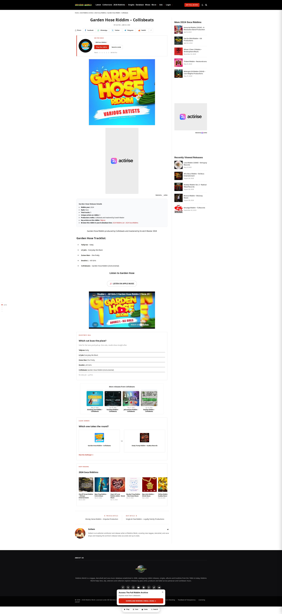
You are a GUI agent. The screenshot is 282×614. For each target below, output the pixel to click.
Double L (84, 260)
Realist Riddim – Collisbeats (149, 410)
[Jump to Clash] (2, 309)
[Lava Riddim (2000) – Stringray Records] (178, 165)
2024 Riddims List (118, 223)
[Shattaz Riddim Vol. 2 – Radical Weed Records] (178, 187)
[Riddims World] (83, 5)
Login (168, 5)
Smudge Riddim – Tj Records (194, 208)
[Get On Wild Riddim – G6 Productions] (178, 41)
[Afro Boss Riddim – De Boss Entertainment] (178, 176)
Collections (107, 5)
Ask (161, 5)
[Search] (206, 4)
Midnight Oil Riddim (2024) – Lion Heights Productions (194, 72)
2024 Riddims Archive (86, 13)
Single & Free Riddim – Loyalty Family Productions (145, 519)
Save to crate (116, 47)
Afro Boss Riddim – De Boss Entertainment (194, 175)
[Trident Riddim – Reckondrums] (178, 62)
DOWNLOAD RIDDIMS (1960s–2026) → (141, 601)
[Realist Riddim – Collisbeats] (149, 398)
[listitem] (86, 489)
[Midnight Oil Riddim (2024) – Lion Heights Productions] (178, 73)
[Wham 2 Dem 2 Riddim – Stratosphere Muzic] (178, 52)
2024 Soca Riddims (100, 13)
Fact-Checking (170, 600)
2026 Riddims (119, 5)
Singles (131, 5)
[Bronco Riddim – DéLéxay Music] (178, 198)
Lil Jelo (84, 250)
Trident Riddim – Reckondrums (195, 61)
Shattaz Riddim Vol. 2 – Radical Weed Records (195, 186)
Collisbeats (85, 266)
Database (140, 5)
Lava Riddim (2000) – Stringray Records (195, 164)
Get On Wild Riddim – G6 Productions (193, 39)
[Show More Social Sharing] (151, 30)
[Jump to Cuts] (2, 304)
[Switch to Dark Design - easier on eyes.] (202, 5)
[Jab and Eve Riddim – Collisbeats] (131, 398)
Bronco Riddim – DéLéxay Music (193, 197)
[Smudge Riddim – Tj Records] (178, 209)
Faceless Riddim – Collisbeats (113, 410)
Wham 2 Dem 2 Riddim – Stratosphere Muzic (193, 50)
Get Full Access (192, 5)
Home (77, 13)
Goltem (118, 25)
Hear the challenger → (86, 455)
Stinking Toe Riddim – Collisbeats (95, 410)
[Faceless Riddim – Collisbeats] (113, 398)
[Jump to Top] (2, 302)
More (154, 5)
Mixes (147, 5)
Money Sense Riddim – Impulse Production (101, 519)
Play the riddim (101, 47)
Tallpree (102, 220)
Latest (98, 5)
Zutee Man (85, 255)
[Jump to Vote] (2, 307)
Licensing (202, 600)
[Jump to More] (2, 311)
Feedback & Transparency (187, 600)
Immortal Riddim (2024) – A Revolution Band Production (194, 28)
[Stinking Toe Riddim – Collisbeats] (95, 398)
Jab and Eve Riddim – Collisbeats (131, 410)
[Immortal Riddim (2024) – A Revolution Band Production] (178, 30)
